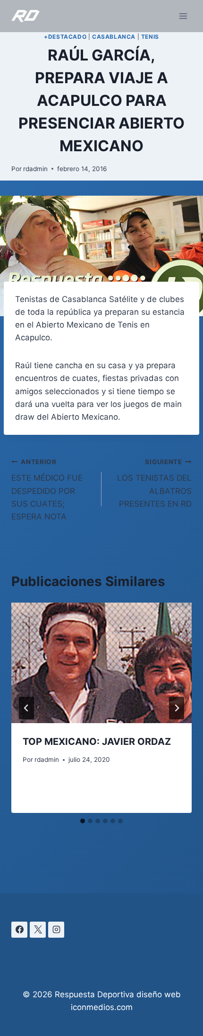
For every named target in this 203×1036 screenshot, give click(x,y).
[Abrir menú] (183, 16)
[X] (38, 930)
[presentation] (101, 663)
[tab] (82, 821)
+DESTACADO (65, 36)
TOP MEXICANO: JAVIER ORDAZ (97, 741)
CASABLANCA (113, 36)
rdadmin (35, 169)
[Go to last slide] (26, 708)
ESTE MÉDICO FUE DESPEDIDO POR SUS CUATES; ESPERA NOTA (47, 489)
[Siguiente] (176, 708)
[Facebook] (19, 930)
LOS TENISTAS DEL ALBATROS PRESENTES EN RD (154, 483)
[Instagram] (56, 930)
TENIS (150, 36)
